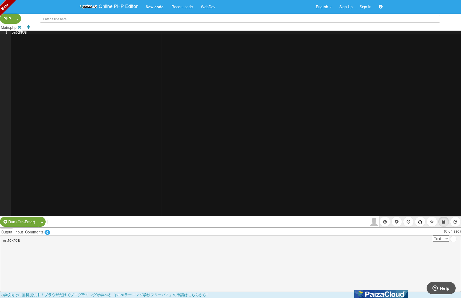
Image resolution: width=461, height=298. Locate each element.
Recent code (182, 6)
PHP (7, 18)
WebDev (208, 6)
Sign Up (346, 6)
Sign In (365, 6)
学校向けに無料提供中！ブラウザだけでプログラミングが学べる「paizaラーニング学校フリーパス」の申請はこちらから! (105, 294)
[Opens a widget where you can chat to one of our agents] (441, 288)
